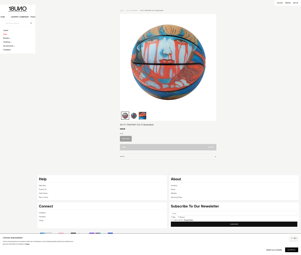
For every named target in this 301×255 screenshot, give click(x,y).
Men (174, 217)
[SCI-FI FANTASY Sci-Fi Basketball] (125, 116)
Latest (5, 30)
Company (174, 185)
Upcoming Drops (176, 197)
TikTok (41, 220)
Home (122, 10)
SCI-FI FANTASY (132, 10)
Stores (173, 189)
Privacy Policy (188, 220)
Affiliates (174, 193)
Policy (27, 244)
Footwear (7, 49)
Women (182, 217)
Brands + (7, 38)
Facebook (42, 216)
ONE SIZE (126, 139)
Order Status (43, 193)
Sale (5, 34)
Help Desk (42, 185)
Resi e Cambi (43, 197)
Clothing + (7, 42)
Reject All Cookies (274, 250)
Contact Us (43, 189)
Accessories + (9, 45)
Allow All (291, 250)
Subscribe (234, 224)
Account (280, 3)
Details (168, 156)
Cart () (295, 3)
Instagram (42, 212)
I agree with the (183, 220)
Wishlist (288, 3)
